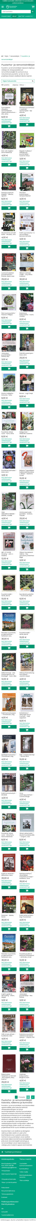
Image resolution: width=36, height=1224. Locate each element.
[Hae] (33, 11)
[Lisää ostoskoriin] (9, 126)
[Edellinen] (28, 1097)
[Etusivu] (12, 7)
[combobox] (18, 11)
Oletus (21, 85)
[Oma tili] (30, 7)
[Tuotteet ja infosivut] (3, 7)
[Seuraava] (33, 1097)
